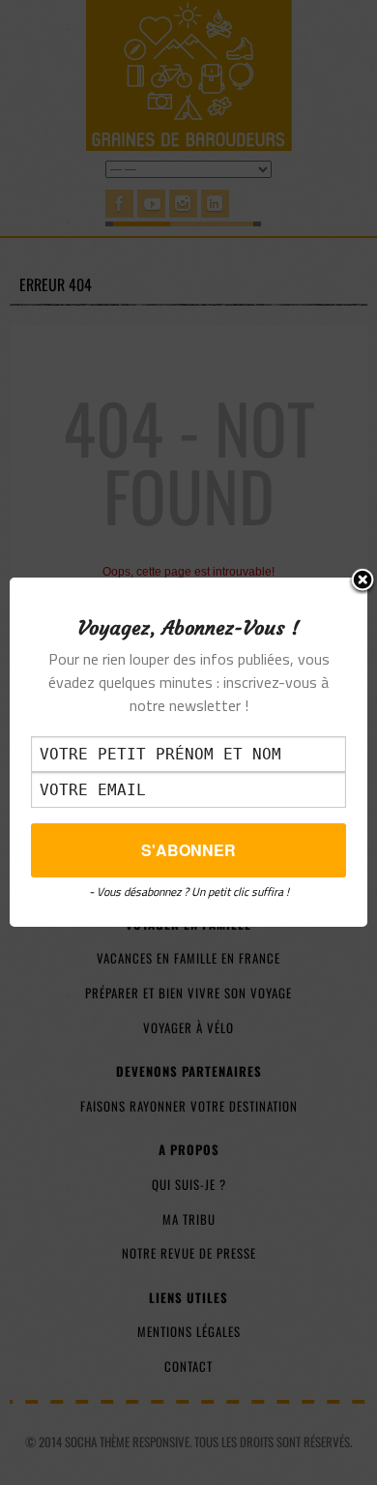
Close (362, 581)
